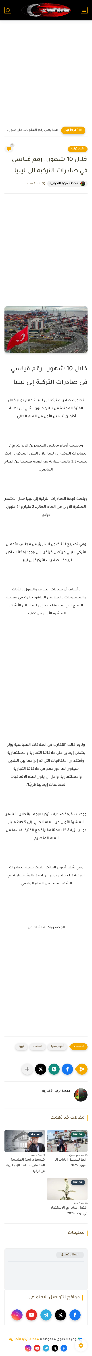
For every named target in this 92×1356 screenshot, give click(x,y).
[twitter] (60, 1314)
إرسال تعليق (70, 1255)
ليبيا (21, 1046)
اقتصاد (37, 1046)
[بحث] (7, 10)
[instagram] (17, 1314)
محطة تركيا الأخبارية (24, 1339)
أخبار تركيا (77, 149)
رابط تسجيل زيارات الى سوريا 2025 (71, 1163)
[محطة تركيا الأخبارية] (46, 10)
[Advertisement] (46, 75)
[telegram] (46, 1314)
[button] (67, 1069)
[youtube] (31, 1314)
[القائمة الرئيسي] (84, 10)
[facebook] (75, 1314)
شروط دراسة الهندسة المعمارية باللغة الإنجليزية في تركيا (25, 1165)
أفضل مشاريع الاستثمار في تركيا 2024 (69, 1211)
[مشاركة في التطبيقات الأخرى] (27, 1069)
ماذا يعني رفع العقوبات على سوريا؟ (32, 130)
